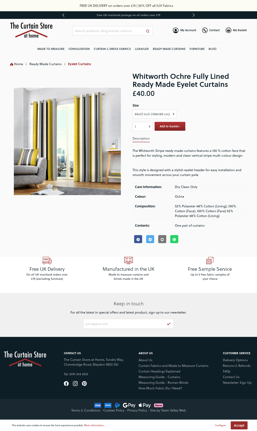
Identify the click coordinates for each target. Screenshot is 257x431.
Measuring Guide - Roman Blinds (163, 382)
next (193, 15)
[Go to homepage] (31, 30)
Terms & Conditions (85, 410)
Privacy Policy (137, 410)
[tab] (141, 138)
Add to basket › (170, 126)
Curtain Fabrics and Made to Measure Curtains (173, 365)
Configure (220, 425)
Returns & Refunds (237, 365)
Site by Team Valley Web (168, 410)
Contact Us (231, 377)
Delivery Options (235, 360)
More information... (94, 425)
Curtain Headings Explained (159, 371)
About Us (145, 360)
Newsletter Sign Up (237, 382)
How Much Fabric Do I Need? (160, 388)
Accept (239, 425)
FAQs (226, 371)
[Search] (148, 30)
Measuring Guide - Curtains (159, 377)
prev (63, 15)
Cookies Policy (113, 410)
